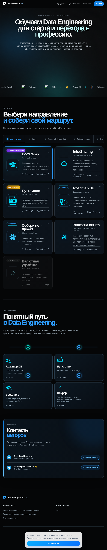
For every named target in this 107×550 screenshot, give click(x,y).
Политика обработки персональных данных (20, 514)
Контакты (87, 4)
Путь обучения (74, 4)
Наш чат (99, 4)
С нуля (34, 139)
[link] (28, 163)
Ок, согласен (53, 543)
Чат (57, 510)
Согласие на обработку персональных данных (21, 510)
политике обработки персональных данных (59, 538)
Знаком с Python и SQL (57, 139)
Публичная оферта (10, 518)
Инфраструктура (83, 139)
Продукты (61, 4)
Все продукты (15, 139)
